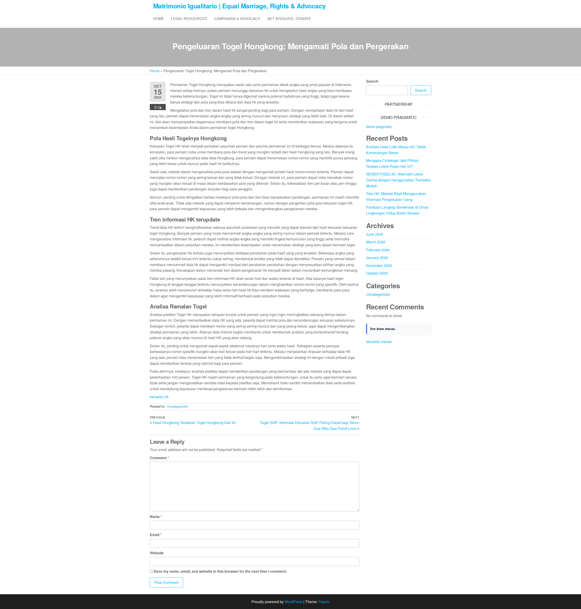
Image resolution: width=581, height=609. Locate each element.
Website (157, 552)
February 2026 (378, 249)
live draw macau (382, 328)
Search (372, 81)
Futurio (324, 601)
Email (156, 534)
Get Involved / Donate (289, 18)
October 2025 (377, 273)
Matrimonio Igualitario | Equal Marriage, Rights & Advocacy (239, 5)
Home (158, 18)
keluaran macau (379, 341)
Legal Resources (189, 18)
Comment (159, 457)
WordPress (294, 601)
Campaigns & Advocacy (237, 18)
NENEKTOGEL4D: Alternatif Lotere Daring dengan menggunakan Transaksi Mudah (398, 179)
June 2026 (374, 234)
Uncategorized (177, 406)
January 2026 (377, 257)
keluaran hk (159, 396)
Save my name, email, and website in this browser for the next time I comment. (220, 571)
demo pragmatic (379, 126)
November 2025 (379, 265)
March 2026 (375, 241)
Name (156, 516)
